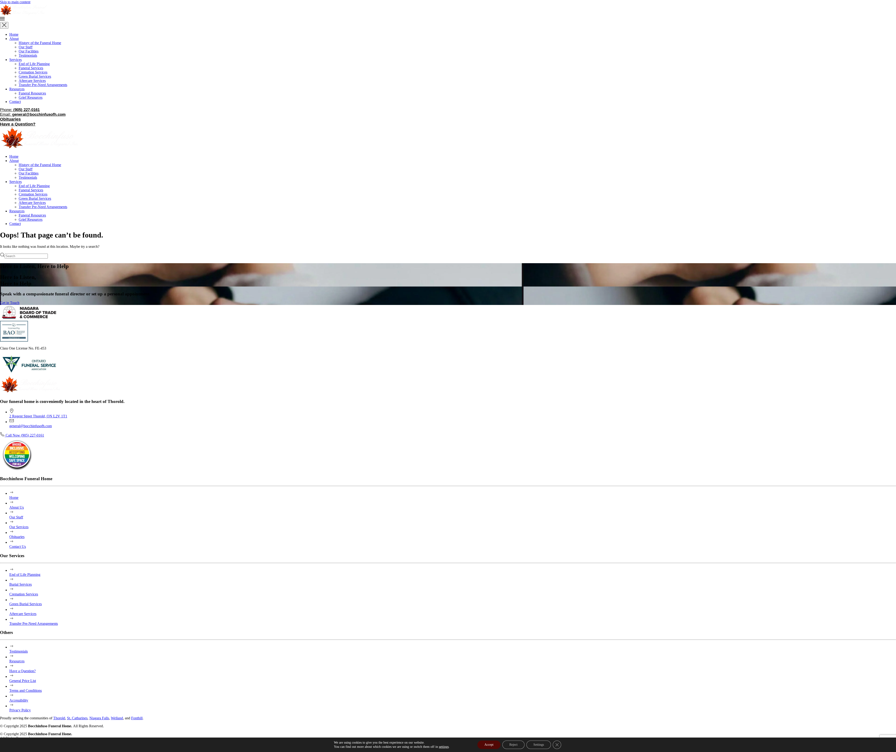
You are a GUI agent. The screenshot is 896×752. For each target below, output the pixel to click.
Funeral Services (31, 68)
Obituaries (10, 119)
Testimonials (28, 55)
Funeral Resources (32, 93)
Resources (16, 89)
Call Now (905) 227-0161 (24, 435)
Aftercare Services (32, 81)
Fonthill (137, 718)
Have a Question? (17, 124)
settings (444, 747)
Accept (489, 744)
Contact (15, 102)
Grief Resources (30, 97)
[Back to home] (23, 14)
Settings (538, 744)
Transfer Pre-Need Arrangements (43, 85)
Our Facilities (28, 51)
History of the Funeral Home (40, 43)
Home (13, 34)
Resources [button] (16, 211)
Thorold (59, 718)
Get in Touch (9, 303)
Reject (513, 744)
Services (15, 60)
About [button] (14, 161)
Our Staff (25, 47)
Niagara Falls (99, 718)
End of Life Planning (34, 64)
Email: (33, 114)
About (14, 39)
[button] (448, 19)
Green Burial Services (35, 76)
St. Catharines (77, 718)
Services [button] (15, 182)
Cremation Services (33, 72)
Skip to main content (15, 2)
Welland (117, 718)
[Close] (4, 25)
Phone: (20, 110)
